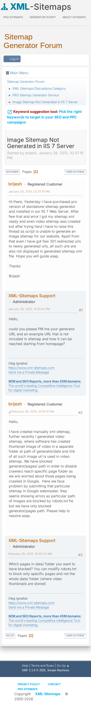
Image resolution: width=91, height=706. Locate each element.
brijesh (15, 184)
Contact (54, 684)
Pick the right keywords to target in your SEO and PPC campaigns (44, 116)
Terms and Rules (42, 665)
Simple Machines (58, 670)
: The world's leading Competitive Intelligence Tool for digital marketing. (45, 385)
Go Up (10, 635)
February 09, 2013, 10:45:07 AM (30, 554)
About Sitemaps (74, 17)
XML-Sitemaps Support (31, 295)
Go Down (12, 172)
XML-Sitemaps (48, 694)
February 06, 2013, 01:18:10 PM (33, 411)
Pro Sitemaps (28, 689)
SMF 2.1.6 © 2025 (34, 670)
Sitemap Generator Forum (33, 41)
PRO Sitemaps (13, 17)
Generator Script (43, 17)
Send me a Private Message (28, 372)
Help (25, 665)
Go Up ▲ (63, 665)
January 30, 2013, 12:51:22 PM (29, 309)
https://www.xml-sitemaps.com (31, 368)
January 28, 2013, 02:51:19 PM (29, 191)
